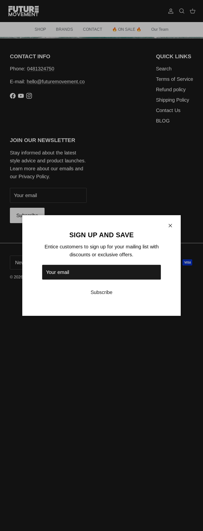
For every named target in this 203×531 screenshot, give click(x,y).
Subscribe (101, 292)
